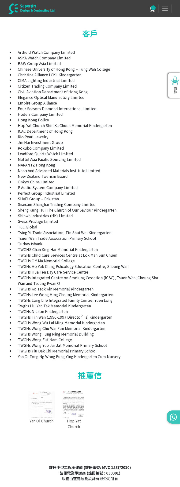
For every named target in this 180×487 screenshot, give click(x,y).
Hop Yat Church (74, 423)
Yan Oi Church (41, 421)
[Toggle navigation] (165, 8)
